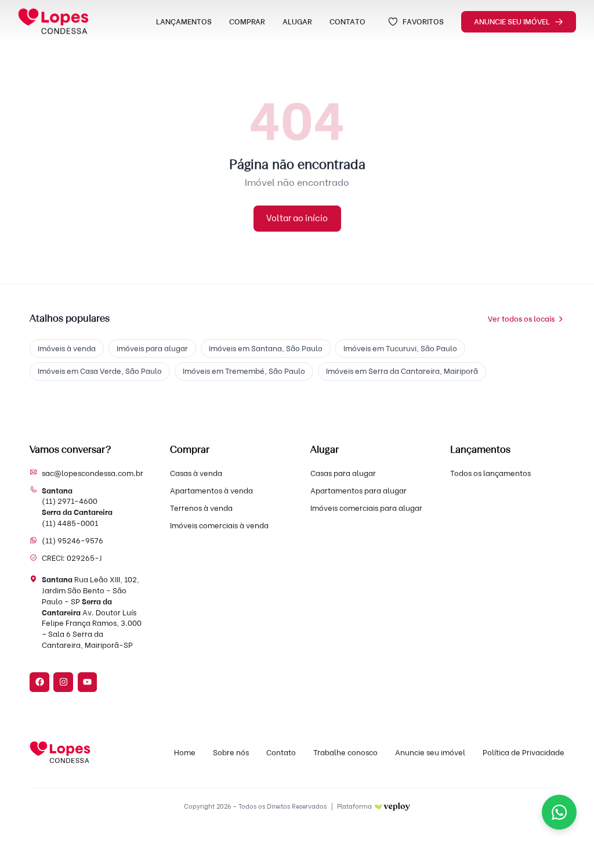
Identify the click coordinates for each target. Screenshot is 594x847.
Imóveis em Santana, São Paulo (266, 348)
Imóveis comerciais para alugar (366, 508)
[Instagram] (63, 682)
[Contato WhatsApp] (559, 812)
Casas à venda (196, 473)
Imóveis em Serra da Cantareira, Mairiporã (402, 371)
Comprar (247, 21)
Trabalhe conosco (345, 752)
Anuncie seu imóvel (512, 21)
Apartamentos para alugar (358, 490)
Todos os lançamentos (490, 473)
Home (184, 752)
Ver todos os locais (521, 318)
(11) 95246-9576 (72, 540)
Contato (347, 21)
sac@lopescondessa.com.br (92, 473)
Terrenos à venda (201, 508)
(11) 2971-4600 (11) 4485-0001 (77, 507)
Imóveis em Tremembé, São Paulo (244, 371)
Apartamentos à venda (211, 490)
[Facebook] (39, 682)
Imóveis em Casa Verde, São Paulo (100, 371)
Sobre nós (231, 752)
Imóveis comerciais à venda (219, 525)
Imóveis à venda (67, 348)
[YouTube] (87, 682)
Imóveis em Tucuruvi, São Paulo (400, 348)
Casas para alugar (343, 473)
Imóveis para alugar (152, 348)
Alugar (297, 21)
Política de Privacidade (523, 752)
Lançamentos (184, 21)
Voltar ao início (297, 218)
